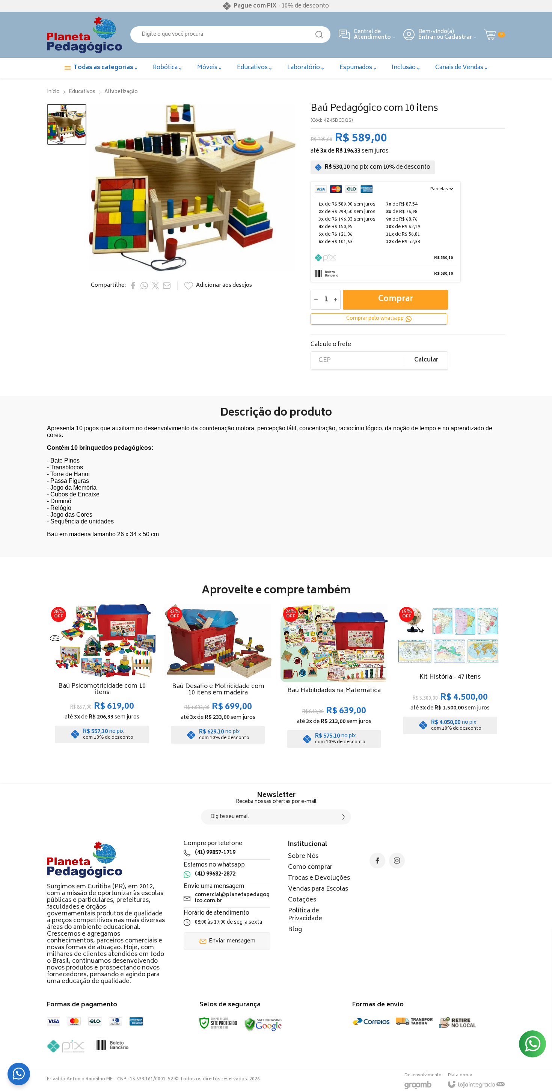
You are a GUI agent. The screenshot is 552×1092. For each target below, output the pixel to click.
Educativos (82, 92)
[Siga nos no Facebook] (377, 860)
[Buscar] (319, 34)
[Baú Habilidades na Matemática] (334, 678)
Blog (295, 929)
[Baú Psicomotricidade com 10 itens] (102, 678)
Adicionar (117, 698)
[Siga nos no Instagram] (397, 860)
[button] (66, 124)
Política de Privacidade (305, 915)
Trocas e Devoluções (319, 878)
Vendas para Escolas (318, 889)
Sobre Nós (303, 856)
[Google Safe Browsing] (263, 1025)
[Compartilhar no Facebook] (133, 285)
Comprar (395, 299)
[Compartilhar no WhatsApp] (144, 285)
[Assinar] (343, 816)
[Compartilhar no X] (155, 285)
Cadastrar (458, 37)
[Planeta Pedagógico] (84, 35)
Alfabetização (121, 92)
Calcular (426, 360)
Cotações (302, 900)
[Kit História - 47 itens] (450, 678)
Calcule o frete (331, 345)
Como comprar (310, 867)
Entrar (427, 37)
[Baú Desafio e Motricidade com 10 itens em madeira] (218, 678)
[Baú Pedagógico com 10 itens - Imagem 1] (67, 124)
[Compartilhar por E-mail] (166, 285)
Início (53, 92)
